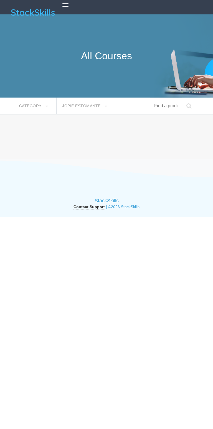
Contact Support (89, 207)
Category (31, 106)
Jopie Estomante (82, 106)
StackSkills (107, 200)
